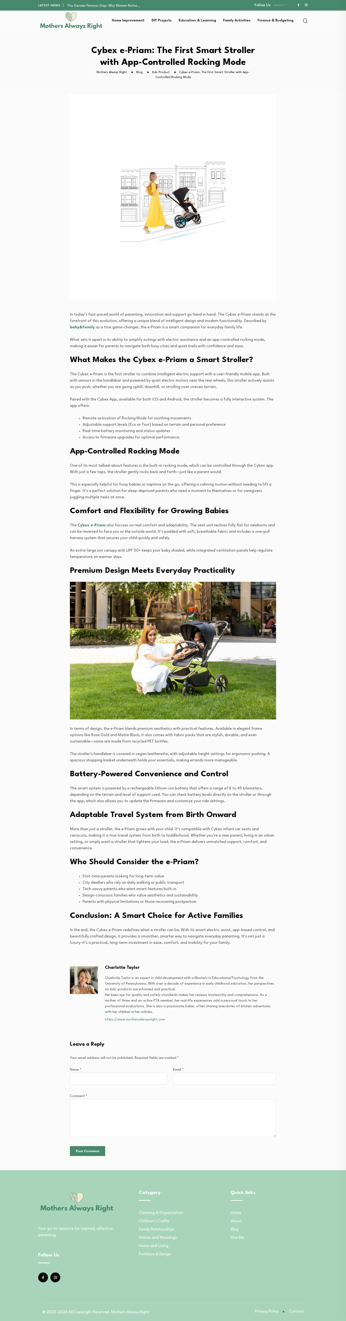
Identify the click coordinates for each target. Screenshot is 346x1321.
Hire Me (237, 1238)
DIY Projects (162, 20)
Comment (78, 1096)
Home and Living (153, 1246)
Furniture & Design (155, 1254)
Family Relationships (156, 1229)
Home (236, 1213)
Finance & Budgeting (275, 20)
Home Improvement (128, 20)
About (236, 1221)
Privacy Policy (266, 1311)
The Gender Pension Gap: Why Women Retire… (103, 5)
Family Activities (236, 20)
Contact (296, 1311)
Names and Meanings (158, 1238)
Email (178, 1070)
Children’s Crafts (154, 1221)
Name (75, 1070)
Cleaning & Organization (161, 1213)
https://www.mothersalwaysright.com (135, 1019)
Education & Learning (197, 20)
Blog (234, 1229)
